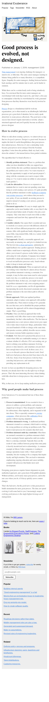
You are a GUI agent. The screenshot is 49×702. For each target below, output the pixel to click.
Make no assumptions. (13, 630)
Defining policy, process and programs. (19, 646)
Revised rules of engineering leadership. (20, 634)
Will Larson (17, 517)
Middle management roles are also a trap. (20, 623)
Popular (5, 8)
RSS (28, 8)
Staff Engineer (31, 531)
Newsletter (20, 8)
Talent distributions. (11, 660)
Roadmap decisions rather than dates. (19, 619)
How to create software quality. (16, 606)
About (34, 8)
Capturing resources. (12, 664)
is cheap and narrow (25, 245)
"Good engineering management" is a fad (20, 592)
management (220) (36, 67)
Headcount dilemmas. (12, 657)
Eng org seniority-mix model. (15, 602)
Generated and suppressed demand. (18, 626)
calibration (34, 416)
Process (4, 108)
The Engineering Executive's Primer (22, 532)
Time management (8, 72)
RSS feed (21, 567)
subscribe (29, 564)
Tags (12, 8)
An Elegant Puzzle (16, 531)
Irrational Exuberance (14, 3)
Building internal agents (13, 589)
